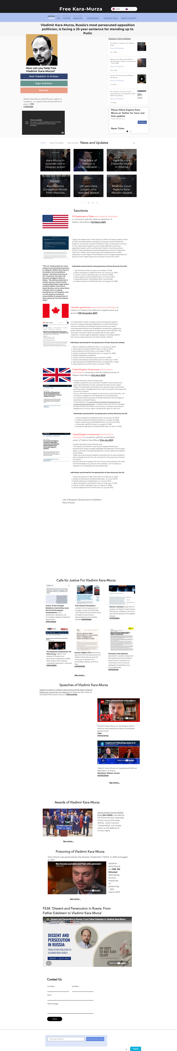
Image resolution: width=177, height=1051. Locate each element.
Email (49, 995)
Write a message (52, 1003)
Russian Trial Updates (117, 48)
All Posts (43, 143)
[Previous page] (80, 202)
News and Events (73, 143)
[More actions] (67, 153)
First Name (50, 986)
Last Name (75, 986)
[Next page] (97, 202)
